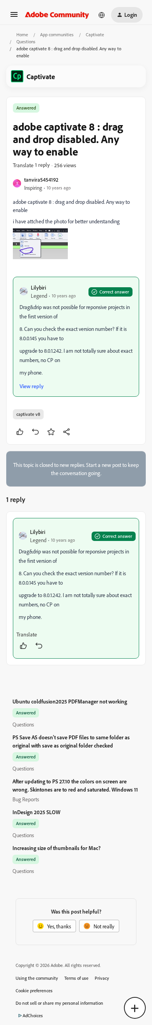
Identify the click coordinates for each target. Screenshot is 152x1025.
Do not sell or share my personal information (59, 1003)
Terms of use (76, 978)
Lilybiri (38, 287)
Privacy (102, 978)
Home (22, 34)
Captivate (95, 34)
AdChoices (33, 1015)
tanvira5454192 (41, 179)
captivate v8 (28, 414)
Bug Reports (25, 799)
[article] (76, 588)
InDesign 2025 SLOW (36, 812)
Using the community (37, 978)
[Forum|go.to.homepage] (57, 15)
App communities (57, 34)
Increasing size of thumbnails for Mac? (56, 848)
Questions (25, 41)
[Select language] (101, 15)
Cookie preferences (34, 990)
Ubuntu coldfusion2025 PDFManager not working (69, 701)
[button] (14, 17)
